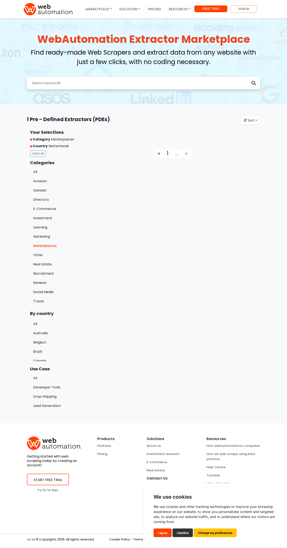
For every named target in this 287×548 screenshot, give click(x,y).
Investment (42, 218)
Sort (251, 120)
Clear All (38, 153)
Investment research (163, 454)
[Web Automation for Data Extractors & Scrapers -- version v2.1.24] (48, 9)
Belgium (39, 342)
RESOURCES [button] (178, 9)
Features (104, 445)
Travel (38, 301)
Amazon (40, 181)
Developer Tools (46, 387)
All (35, 171)
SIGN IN (243, 9)
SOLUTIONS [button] (128, 9)
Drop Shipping (45, 396)
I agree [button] (162, 533)
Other (38, 255)
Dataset (40, 190)
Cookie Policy (119, 539)
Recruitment (43, 273)
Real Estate (42, 264)
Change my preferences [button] (215, 533)
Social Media (43, 292)
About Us (154, 445)
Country (40, 146)
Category (41, 139)
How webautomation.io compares (233, 445)
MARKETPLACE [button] (97, 9)
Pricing (102, 454)
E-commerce (157, 462)
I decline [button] (183, 533)
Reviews (39, 282)
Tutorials (213, 475)
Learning (40, 227)
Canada (39, 360)
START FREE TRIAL (48, 479)
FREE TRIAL (211, 8)
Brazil (37, 351)
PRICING (154, 9)
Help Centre (216, 467)
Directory (41, 199)
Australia (40, 333)
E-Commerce (44, 208)
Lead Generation (47, 405)
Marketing (41, 236)
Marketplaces (45, 245)
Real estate (156, 470)
